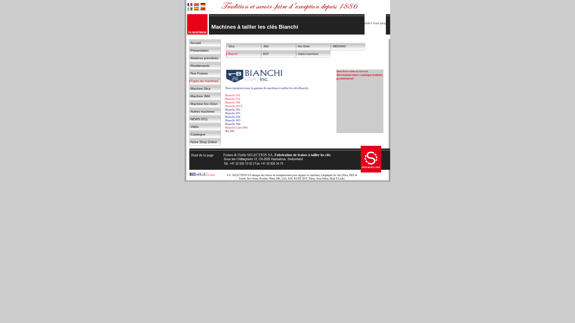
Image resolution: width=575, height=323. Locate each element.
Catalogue (198, 134)
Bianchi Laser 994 (236, 127)
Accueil (196, 43)
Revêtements (200, 66)
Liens (211, 175)
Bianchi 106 (232, 102)
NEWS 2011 (199, 119)
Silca (231, 46)
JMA (266, 46)
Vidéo (195, 127)
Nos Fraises (199, 73)
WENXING (339, 46)
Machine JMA (200, 96)
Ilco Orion (304, 46)
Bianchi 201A (233, 106)
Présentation (200, 50)
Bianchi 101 (232, 95)
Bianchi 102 (232, 98)
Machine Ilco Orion (204, 104)
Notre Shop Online (204, 142)
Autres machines (203, 111)
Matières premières (204, 58)
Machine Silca (200, 88)
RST (266, 54)
